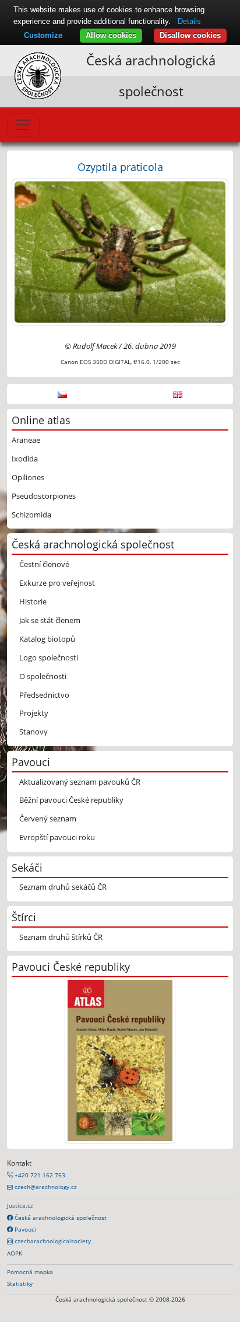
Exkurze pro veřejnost (57, 583)
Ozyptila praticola (120, 166)
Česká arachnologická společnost (60, 1217)
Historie (33, 601)
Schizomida (31, 514)
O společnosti (42, 676)
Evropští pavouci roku (57, 837)
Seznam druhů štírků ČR (61, 937)
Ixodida (25, 458)
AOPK (14, 1253)
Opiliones (28, 477)
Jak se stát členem (49, 620)
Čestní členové (44, 564)
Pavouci (24, 1229)
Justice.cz (20, 1205)
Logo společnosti (48, 657)
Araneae (26, 440)
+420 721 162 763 (39, 1175)
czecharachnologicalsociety (52, 1241)
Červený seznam (47, 818)
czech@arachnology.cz (45, 1187)
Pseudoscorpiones (44, 496)
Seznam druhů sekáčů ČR (63, 887)
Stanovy (33, 731)
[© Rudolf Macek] (120, 251)
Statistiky (20, 1283)
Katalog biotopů (47, 639)
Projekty (33, 713)
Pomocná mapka (30, 1272)
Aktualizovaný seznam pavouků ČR (79, 782)
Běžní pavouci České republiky (71, 800)
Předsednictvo (44, 695)
